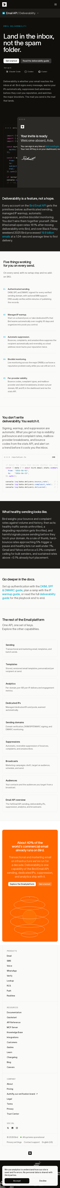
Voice (9, 966)
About (10, 1084)
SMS (9, 961)
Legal (9, 1099)
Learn (9, 1052)
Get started (11, 61)
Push (9, 991)
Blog (9, 1062)
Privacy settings (14, 1142)
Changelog (12, 1057)
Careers (11, 1067)
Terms (10, 1104)
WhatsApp (12, 971)
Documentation (14, 1012)
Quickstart (12, 1017)
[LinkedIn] (12, 1128)
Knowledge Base (15, 1032)
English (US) (47, 1142)
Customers (12, 1042)
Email (9, 956)
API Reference (14, 1022)
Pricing (10, 1089)
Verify (9, 976)
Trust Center (13, 1114)
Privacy (10, 1109)
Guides (10, 1047)
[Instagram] (17, 1128)
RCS (9, 986)
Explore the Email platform (22, 884)
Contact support (32, 1142)
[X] (8, 1128)
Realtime (11, 996)
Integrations (12, 1037)
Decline (43, 1181)
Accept (17, 1181)
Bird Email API (37, 205)
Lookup (10, 981)
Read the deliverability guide (36, 61)
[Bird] (4, 4)
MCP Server (12, 1027)
